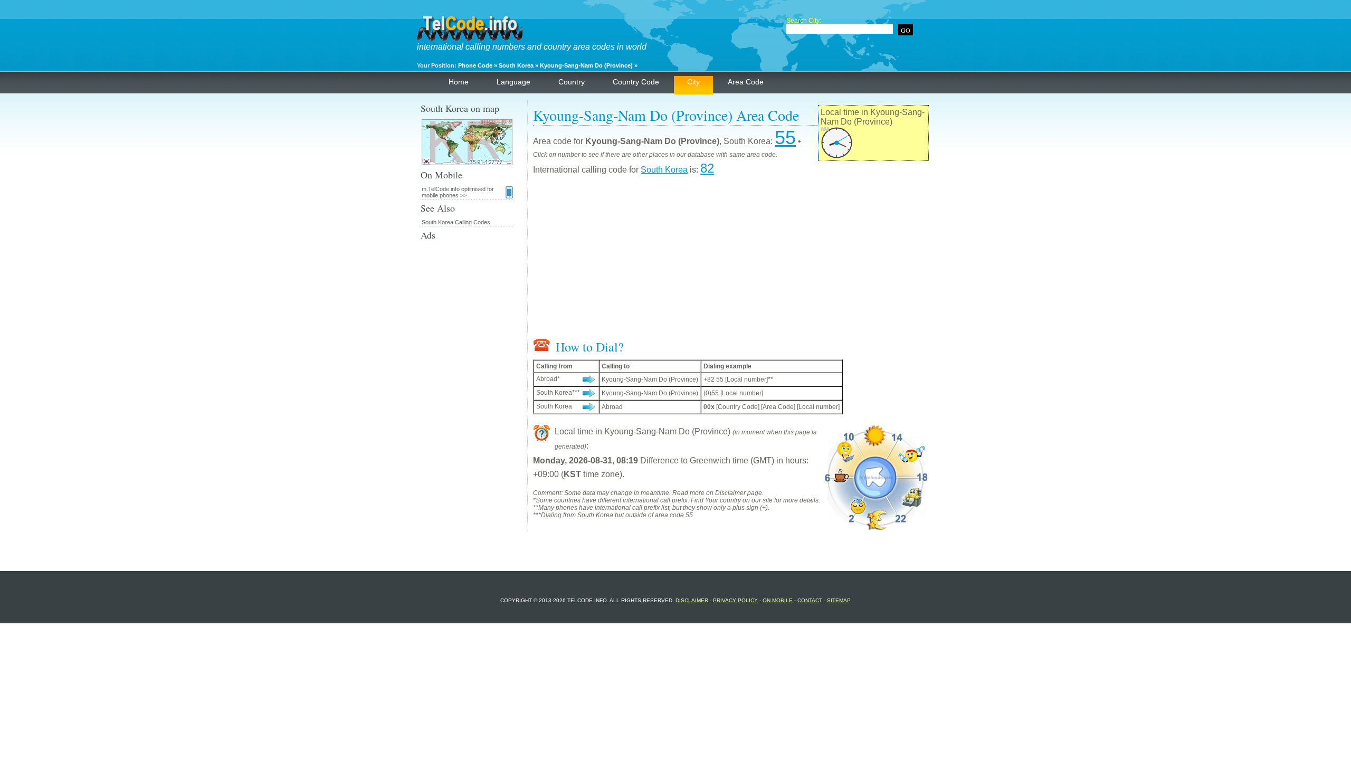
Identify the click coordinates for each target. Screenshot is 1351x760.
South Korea (516, 65)
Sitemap (839, 600)
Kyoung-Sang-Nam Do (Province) (586, 65)
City (693, 82)
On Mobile (778, 600)
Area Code (746, 82)
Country (571, 82)
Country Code (636, 82)
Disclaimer (692, 600)
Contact (809, 600)
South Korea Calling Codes (456, 222)
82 (707, 168)
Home (459, 82)
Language (513, 82)
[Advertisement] (731, 259)
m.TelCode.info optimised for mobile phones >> (458, 192)
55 (785, 137)
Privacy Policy (735, 600)
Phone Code (475, 65)
